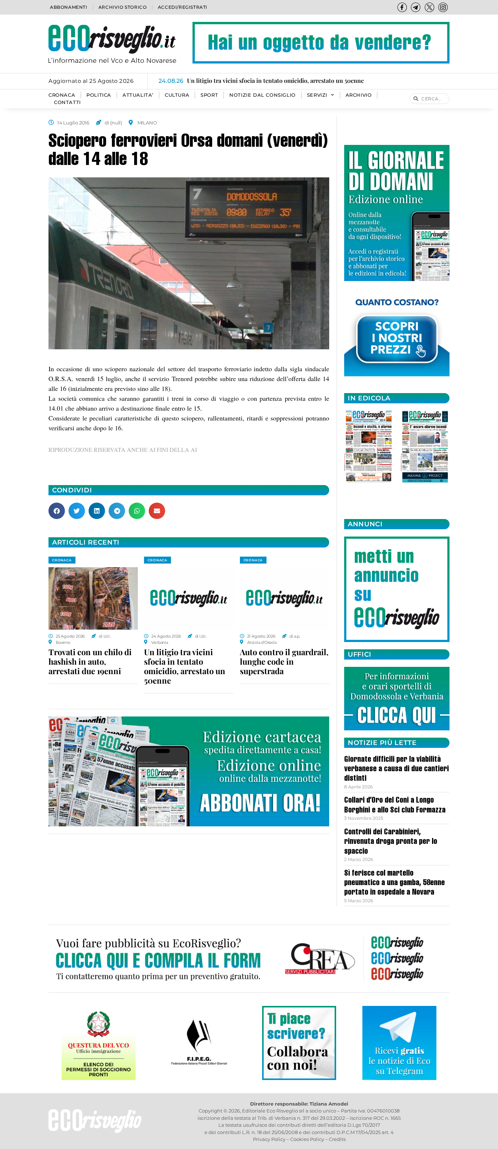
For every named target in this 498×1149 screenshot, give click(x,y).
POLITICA (98, 95)
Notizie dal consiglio (262, 95)
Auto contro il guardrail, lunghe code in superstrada (284, 661)
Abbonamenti (68, 7)
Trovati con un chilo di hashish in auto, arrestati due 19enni (90, 661)
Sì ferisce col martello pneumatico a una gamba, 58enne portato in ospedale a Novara (394, 883)
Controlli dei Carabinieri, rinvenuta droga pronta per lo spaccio (390, 842)
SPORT (209, 95)
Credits (337, 1139)
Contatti (67, 102)
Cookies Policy (307, 1139)
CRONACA (61, 95)
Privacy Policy (269, 1139)
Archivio (359, 95)
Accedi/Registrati (182, 7)
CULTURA (177, 95)
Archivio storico (122, 7)
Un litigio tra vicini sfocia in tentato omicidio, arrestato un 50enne (184, 666)
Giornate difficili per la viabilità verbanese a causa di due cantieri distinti (396, 769)
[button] (56, 511)
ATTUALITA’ (137, 95)
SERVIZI (317, 95)
